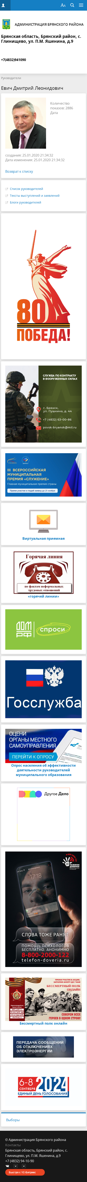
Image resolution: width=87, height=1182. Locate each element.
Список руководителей (26, 189)
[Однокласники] (25, 1166)
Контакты (13, 1145)
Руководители (11, 78)
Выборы (13, 1120)
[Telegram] (17, 1166)
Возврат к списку (19, 171)
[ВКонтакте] (8, 1166)
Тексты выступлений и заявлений (35, 196)
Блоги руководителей (25, 202)
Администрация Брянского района (49, 24)
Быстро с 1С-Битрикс (22, 1172)
